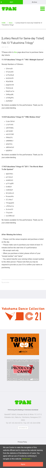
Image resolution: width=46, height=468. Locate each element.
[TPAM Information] (23, 402)
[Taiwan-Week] (23, 345)
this (15, 52)
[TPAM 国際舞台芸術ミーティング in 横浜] (9, 9)
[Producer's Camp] (23, 371)
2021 (11, 2)
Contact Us (23, 427)
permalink (6, 282)
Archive (34, 2)
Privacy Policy (22, 442)
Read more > (26, 459)
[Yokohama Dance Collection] (23, 315)
